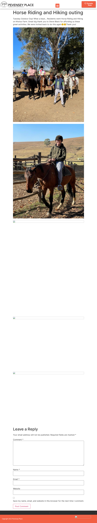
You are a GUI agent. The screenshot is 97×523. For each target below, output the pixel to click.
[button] (57, 6)
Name (16, 470)
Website (16, 489)
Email (16, 479)
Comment (18, 440)
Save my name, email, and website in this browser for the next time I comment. (48, 501)
